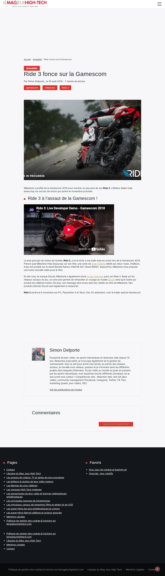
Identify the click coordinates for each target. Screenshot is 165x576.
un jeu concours (95, 276)
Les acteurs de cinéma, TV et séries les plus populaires (35, 477)
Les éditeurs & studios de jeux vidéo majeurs (29, 481)
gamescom (32, 87)
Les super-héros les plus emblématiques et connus (33, 508)
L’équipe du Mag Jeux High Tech (23, 473)
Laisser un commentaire (116, 424)
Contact (10, 469)
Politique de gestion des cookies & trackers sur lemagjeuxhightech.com (46, 569)
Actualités (31, 68)
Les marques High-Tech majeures (24, 489)
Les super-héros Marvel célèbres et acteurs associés (34, 512)
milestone (50, 87)
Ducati (111, 279)
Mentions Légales (15, 516)
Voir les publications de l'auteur (66, 389)
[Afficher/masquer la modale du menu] (159, 4)
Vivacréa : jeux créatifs (101, 473)
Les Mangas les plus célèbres (21, 485)
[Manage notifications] (157, 569)
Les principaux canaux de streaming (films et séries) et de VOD (39, 504)
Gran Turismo (98, 263)
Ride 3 (65, 87)
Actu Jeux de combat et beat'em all (107, 469)
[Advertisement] (82, 22)
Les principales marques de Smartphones (28, 500)
